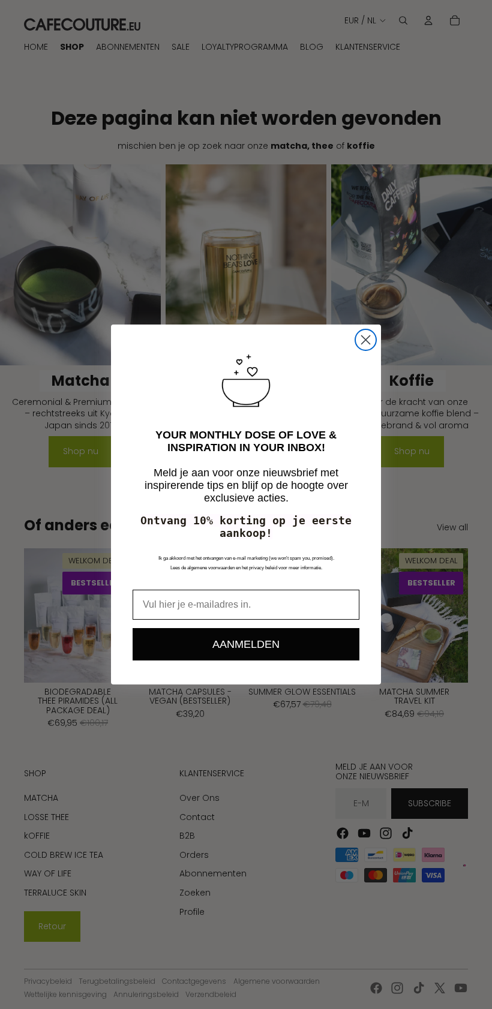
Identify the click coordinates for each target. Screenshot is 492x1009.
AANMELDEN (246, 644)
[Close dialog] (365, 339)
